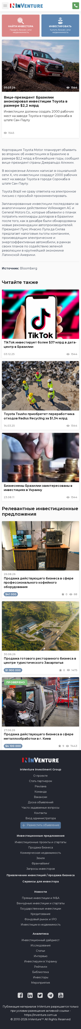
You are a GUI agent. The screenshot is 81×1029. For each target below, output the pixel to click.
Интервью (40, 956)
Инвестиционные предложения (40, 835)
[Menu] (5, 5)
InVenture (40, 769)
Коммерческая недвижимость (40, 853)
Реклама (40, 786)
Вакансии (40, 797)
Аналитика (41, 933)
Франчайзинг (41, 863)
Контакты (40, 813)
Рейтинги (40, 966)
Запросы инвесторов (40, 868)
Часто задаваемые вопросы (40, 807)
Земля (40, 858)
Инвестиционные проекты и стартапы (40, 842)
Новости (40, 891)
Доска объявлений (40, 802)
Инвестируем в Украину (40, 961)
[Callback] (75, 5)
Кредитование (40, 914)
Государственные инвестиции (40, 908)
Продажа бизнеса (40, 847)
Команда (40, 791)
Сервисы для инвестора (40, 881)
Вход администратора (40, 818)
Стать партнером (40, 781)
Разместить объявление (43, 825)
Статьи (40, 950)
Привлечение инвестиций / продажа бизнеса (41, 875)
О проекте (40, 775)
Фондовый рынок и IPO (40, 919)
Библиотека (40, 972)
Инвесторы (40, 977)
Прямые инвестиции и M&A (40, 898)
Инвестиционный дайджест (40, 940)
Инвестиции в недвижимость (40, 924)
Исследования (40, 945)
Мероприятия (40, 982)
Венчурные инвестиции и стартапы (41, 903)
